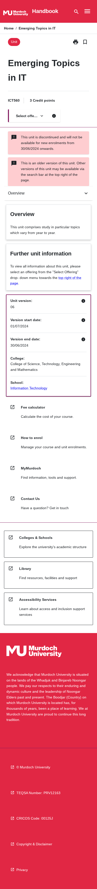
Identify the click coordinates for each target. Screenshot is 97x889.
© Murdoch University (33, 767)
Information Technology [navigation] (28, 388)
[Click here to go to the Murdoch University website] (15, 14)
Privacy (22, 870)
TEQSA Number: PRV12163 (38, 793)
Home (9, 28)
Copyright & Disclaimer (34, 844)
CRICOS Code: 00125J (34, 818)
